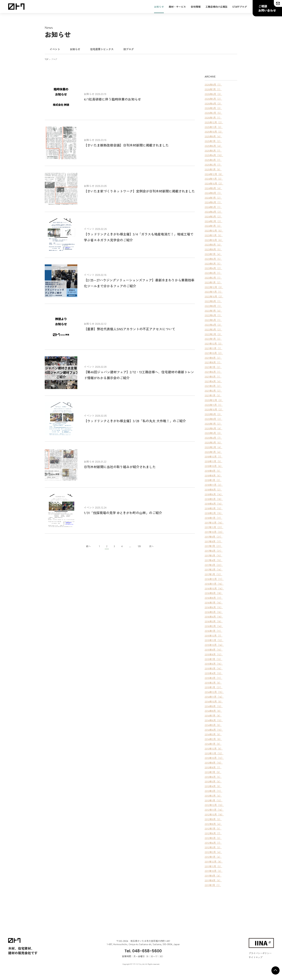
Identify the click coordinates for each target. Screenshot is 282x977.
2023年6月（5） (213, 258)
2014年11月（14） (214, 696)
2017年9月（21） (213, 536)
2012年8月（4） (213, 824)
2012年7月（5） (213, 828)
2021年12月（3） (214, 343)
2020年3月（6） (213, 442)
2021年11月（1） (213, 348)
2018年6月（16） (214, 494)
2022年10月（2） (214, 296)
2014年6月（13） (214, 720)
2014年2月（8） (213, 739)
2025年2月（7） (213, 164)
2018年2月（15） (214, 513)
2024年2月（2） (213, 221)
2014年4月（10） (214, 729)
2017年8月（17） (213, 541)
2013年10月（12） (214, 758)
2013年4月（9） (213, 786)
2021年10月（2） (214, 353)
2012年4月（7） (213, 842)
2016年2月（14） (214, 626)
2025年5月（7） (213, 150)
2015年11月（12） (214, 640)
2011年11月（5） (213, 866)
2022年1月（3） (213, 338)
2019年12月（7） (213, 456)
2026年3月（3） (213, 108)
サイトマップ (255, 957)
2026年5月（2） (213, 98)
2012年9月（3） (213, 819)
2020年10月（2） (214, 409)
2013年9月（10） (214, 762)
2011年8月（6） (213, 880)
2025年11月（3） (214, 127)
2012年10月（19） (214, 814)
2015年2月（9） (213, 682)
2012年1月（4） (213, 856)
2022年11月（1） (214, 291)
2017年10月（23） (214, 532)
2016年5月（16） (214, 612)
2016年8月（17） (214, 597)
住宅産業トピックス (102, 49)
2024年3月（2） (213, 216)
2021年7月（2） (213, 367)
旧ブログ (128, 49)
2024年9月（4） (213, 188)
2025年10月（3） (214, 131)
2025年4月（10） (214, 155)
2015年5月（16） (214, 668)
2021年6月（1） (213, 371)
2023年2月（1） (213, 277)
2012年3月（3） (213, 847)
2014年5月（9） (213, 725)
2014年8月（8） (213, 710)
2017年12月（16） (214, 522)
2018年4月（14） (214, 503)
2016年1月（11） (213, 630)
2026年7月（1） (213, 89)
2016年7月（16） (214, 602)
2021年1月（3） (213, 395)
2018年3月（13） (214, 508)
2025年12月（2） (214, 122)
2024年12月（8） (214, 174)
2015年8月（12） (214, 654)
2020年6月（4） (213, 428)
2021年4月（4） (213, 381)
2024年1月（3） (213, 225)
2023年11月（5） (214, 235)
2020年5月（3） (213, 433)
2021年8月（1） (213, 362)
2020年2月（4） (213, 447)
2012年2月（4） (213, 852)
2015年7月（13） (213, 659)
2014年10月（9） (214, 701)
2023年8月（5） (213, 249)
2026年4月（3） (213, 103)
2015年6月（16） (214, 663)
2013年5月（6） (213, 781)
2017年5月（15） (213, 555)
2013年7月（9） (213, 772)
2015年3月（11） (213, 678)
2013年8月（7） (213, 767)
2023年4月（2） (213, 268)
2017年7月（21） (213, 546)
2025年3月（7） (213, 160)
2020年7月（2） (213, 423)
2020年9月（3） (213, 414)
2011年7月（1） (213, 885)
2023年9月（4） (213, 244)
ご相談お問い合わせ (267, 8)
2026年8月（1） (213, 84)
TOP (46, 59)
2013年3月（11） (213, 791)
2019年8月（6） (213, 475)
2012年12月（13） (214, 805)
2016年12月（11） (214, 579)
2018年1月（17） (213, 517)
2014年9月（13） (214, 706)
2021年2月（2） (213, 390)
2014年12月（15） (214, 692)
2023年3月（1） (213, 273)
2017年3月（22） (214, 565)
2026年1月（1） (213, 117)
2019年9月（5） (213, 470)
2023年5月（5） (213, 263)
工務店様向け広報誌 (216, 6)
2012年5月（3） (213, 838)
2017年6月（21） (214, 550)
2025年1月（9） (213, 169)
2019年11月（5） (213, 461)
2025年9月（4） (213, 136)
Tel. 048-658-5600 (143, 951)
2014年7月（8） (213, 715)
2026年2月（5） (213, 112)
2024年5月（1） (213, 207)
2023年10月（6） (214, 240)
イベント (55, 49)
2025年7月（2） (213, 141)
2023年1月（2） (213, 282)
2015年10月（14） (214, 645)
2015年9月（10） (214, 649)
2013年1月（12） (213, 800)
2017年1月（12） (213, 574)
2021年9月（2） (213, 357)
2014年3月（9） (213, 734)
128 (139, 546)
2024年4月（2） (213, 211)
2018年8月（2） (213, 489)
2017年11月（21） (214, 527)
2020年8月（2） (213, 419)
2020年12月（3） (214, 400)
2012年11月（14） (214, 809)
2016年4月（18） (214, 616)
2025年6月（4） (213, 145)
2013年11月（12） (214, 753)
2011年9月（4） (213, 875)
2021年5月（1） (213, 376)
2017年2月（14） (214, 569)
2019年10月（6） (214, 466)
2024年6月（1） (213, 202)
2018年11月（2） (214, 484)
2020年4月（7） (213, 437)
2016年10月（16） (214, 588)
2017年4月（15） (213, 560)
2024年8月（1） (213, 193)
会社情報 (196, 6)
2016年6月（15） (214, 607)
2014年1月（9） (213, 743)
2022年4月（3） (213, 324)
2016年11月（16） (214, 583)
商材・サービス (177, 6)
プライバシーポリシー (260, 953)
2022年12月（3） (214, 287)
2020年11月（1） (214, 404)
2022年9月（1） (213, 301)
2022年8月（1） (213, 306)
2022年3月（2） (213, 329)
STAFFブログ (239, 6)
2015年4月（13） (214, 673)
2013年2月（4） (213, 795)
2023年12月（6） (214, 230)
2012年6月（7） (213, 833)
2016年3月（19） (214, 621)
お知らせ (159, 6)
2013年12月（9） (214, 748)
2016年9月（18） (214, 593)
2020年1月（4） (213, 452)
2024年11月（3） (214, 178)
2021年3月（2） (213, 386)
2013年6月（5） (213, 776)
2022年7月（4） (213, 310)
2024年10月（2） (214, 183)
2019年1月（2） (213, 480)
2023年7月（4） (213, 254)
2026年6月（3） (213, 94)
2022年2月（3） (213, 334)
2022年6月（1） (213, 315)
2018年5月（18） (214, 499)
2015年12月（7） (213, 635)
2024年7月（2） (213, 197)
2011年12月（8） (214, 861)
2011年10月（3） (213, 871)
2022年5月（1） (213, 320)
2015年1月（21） (213, 687)
